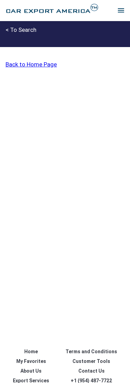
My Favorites (31, 361)
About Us (31, 371)
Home (31, 351)
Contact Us (91, 371)
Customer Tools (91, 361)
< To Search (21, 29)
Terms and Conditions (91, 351)
